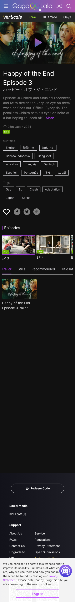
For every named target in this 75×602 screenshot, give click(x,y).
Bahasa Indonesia (18, 156)
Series (26, 197)
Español (11, 172)
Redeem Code (40, 488)
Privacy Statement (47, 546)
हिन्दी (47, 172)
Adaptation (52, 189)
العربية (62, 172)
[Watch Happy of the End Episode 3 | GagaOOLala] (32, 6)
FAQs (12, 539)
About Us (15, 533)
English (10, 147)
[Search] (69, 6)
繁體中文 (29, 147)
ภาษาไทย (12, 164)
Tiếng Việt (44, 156)
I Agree (37, 594)
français (30, 164)
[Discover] (59, 6)
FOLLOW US (17, 514)
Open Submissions (47, 552)
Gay (8, 189)
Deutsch (49, 164)
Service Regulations (42, 536)
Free (32, 17)
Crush (34, 189)
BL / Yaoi (50, 17)
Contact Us (17, 546)
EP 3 (5, 258)
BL (20, 189)
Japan (10, 197)
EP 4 (40, 257)
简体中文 (48, 147)
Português (31, 172)
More (50, 118)
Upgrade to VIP (17, 555)
